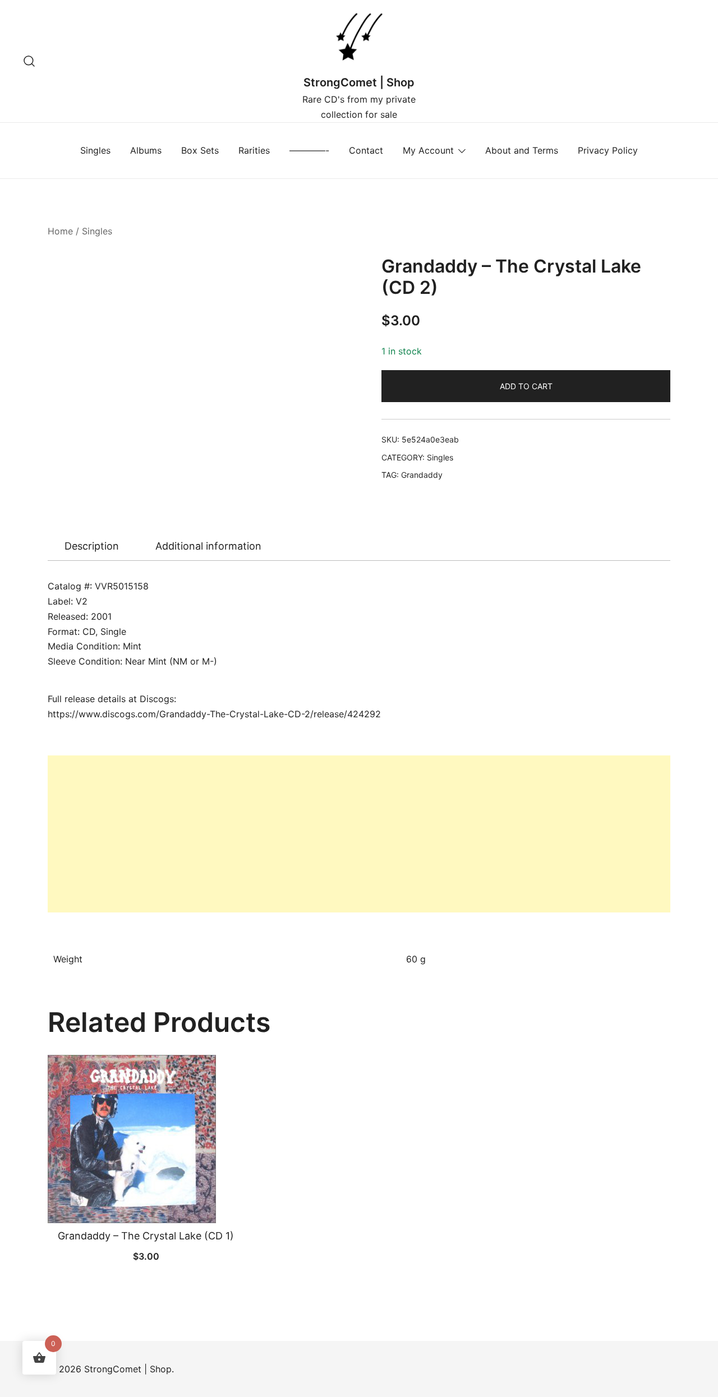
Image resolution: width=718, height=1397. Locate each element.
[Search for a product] (29, 60)
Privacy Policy (608, 150)
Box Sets (200, 150)
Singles (95, 150)
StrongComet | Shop (359, 82)
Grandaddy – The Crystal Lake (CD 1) (146, 1236)
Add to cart (526, 386)
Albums (146, 150)
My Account (428, 150)
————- (309, 150)
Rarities (254, 150)
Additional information (208, 546)
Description (92, 546)
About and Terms (521, 150)
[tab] (92, 546)
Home (60, 231)
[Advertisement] (359, 833)
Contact (366, 150)
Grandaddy (422, 475)
